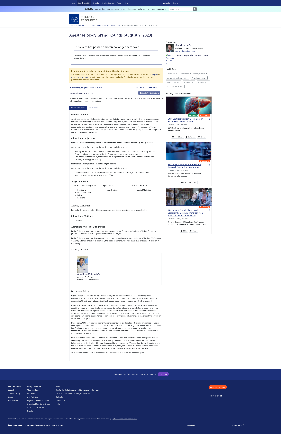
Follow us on (215, 396)
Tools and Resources (35, 407)
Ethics (123, 9)
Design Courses (108, 3)
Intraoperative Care (174, 86)
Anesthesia (171, 74)
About (119, 3)
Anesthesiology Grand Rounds (108, 25)
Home (73, 3)
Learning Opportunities (86, 25)
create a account (79, 77)
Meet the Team (33, 390)
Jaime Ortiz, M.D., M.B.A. (88, 274)
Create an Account (217, 387)
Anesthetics (188, 82)
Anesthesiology (173, 82)
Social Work (142, 9)
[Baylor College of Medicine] (83, 19)
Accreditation (32, 393)
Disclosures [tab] (93, 108)
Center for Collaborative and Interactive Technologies (78, 390)
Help (126, 3)
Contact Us (60, 400)
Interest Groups (113, 9)
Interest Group (14, 393)
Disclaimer (190, 425)
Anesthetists (203, 82)
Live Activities (32, 397)
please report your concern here (125, 419)
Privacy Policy (236, 425)
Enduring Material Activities (38, 404)
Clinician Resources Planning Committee (73, 393)
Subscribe (163, 374)
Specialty (11, 390)
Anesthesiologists (198, 78)
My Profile (166, 3)
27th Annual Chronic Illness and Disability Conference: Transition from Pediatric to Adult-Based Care (185, 213)
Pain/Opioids (131, 9)
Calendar (96, 3)
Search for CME (84, 3)
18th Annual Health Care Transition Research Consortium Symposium (184, 166)
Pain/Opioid (13, 400)
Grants (30, 411)
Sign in (155, 74)
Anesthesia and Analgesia (177, 78)
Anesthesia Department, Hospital (193, 74)
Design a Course (34, 386)
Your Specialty (100, 9)
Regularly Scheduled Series (38, 400)
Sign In (175, 3)
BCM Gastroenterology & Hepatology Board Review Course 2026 (185, 120)
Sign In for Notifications (148, 88)
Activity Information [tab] (78, 108)
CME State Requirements (157, 9)
